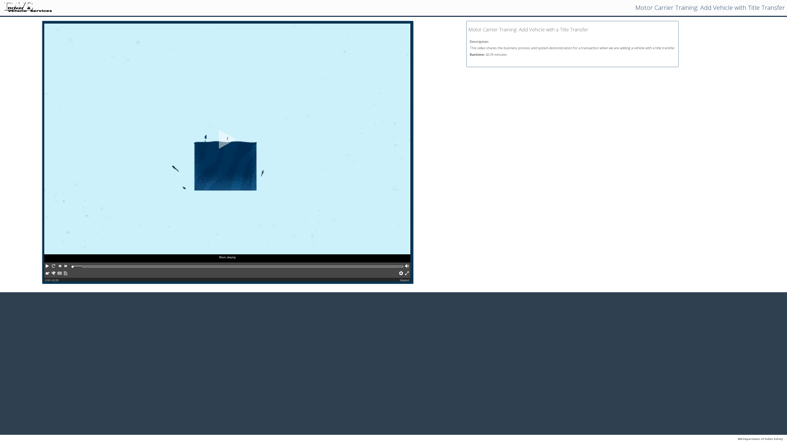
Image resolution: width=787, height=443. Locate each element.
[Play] (227, 139)
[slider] (73, 267)
